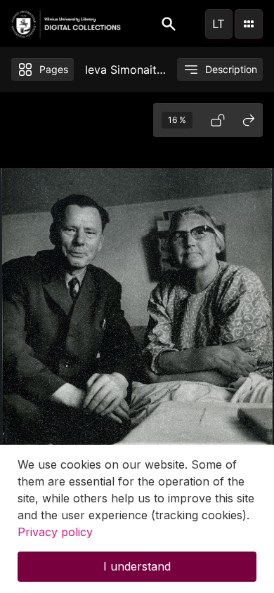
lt (218, 24)
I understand (137, 566)
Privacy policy (55, 532)
